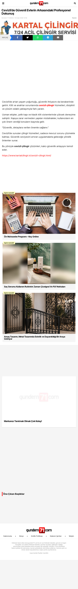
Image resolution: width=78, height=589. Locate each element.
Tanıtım (74, 18)
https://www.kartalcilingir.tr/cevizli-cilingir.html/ (26, 155)
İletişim (71, 536)
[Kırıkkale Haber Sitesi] (39, 530)
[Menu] (3, 3)
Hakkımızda (7, 536)
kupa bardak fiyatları (36, 553)
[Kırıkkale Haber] (39, 3)
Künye (21, 536)
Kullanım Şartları (56, 536)
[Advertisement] (39, 55)
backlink (45, 553)
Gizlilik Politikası (37, 536)
